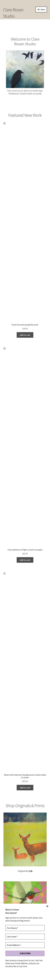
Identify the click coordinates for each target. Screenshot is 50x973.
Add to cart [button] (25, 335)
